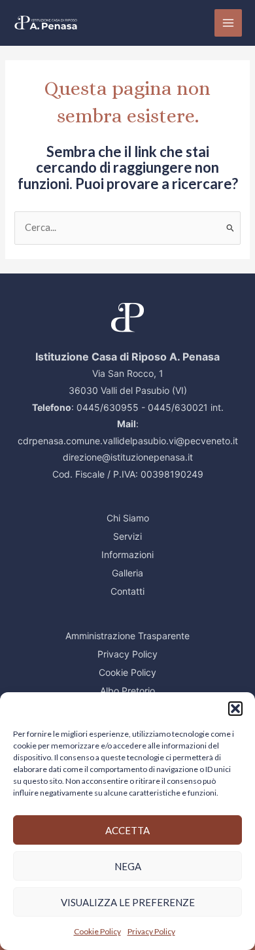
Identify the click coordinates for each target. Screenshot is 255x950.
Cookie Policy (97, 931)
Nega (127, 866)
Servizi (127, 536)
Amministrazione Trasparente (127, 635)
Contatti (127, 591)
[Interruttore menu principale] (228, 23)
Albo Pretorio (127, 690)
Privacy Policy (151, 931)
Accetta (127, 830)
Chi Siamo (128, 517)
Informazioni (127, 554)
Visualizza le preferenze (128, 902)
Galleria (127, 572)
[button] (235, 708)
